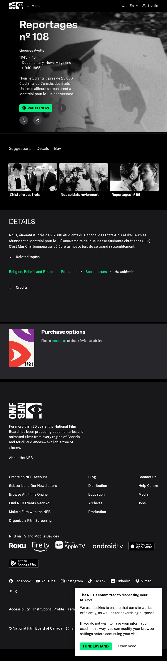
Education (69, 272)
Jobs (142, 503)
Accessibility (19, 609)
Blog (92, 477)
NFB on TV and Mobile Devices (34, 536)
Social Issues (96, 272)
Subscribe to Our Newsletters (33, 486)
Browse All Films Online (28, 494)
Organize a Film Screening (30, 521)
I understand (96, 646)
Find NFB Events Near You (30, 503)
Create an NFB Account (28, 477)
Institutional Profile (48, 609)
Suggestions (20, 148)
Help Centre (148, 486)
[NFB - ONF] (16, 6)
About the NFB (21, 458)
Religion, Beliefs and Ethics (31, 272)
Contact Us (147, 477)
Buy (57, 148)
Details (43, 148)
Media (144, 494)
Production (97, 512)
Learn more (127, 646)
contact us (59, 340)
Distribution (97, 486)
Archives (95, 503)
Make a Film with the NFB (30, 512)
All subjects (124, 272)
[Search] (123, 6)
